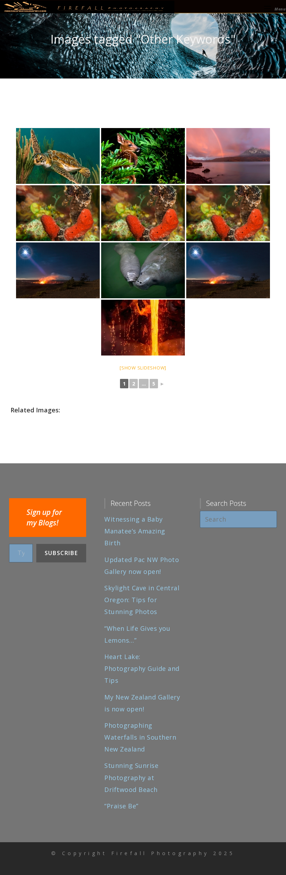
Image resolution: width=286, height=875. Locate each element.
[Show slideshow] (143, 368)
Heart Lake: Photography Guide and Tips (142, 668)
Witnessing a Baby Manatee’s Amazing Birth (134, 531)
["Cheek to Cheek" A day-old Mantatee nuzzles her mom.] (143, 270)
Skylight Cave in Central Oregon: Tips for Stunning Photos (141, 600)
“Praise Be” (121, 806)
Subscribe (61, 553)
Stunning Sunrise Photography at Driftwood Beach (131, 777)
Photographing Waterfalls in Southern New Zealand (140, 737)
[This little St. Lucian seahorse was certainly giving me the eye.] (58, 213)
